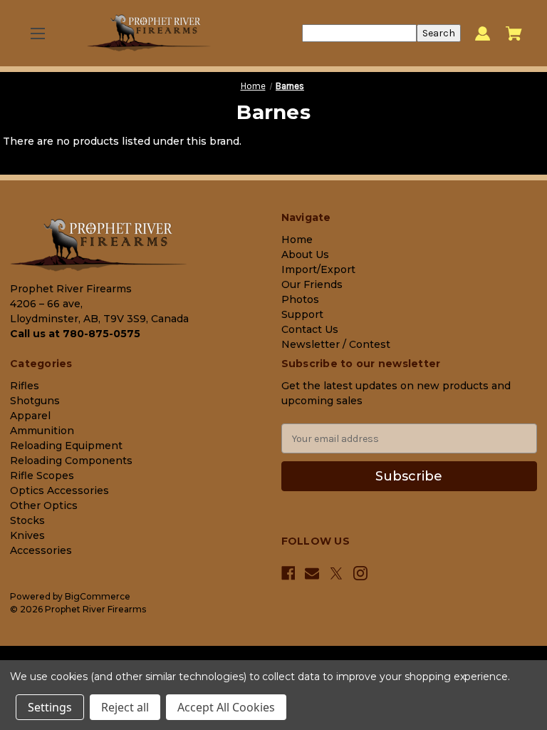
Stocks (27, 520)
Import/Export (318, 269)
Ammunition (42, 430)
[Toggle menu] (37, 33)
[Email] (312, 573)
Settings (50, 707)
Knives (27, 535)
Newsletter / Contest (335, 344)
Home (297, 239)
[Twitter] (336, 573)
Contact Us (309, 329)
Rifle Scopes (42, 475)
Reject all (125, 707)
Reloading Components (71, 460)
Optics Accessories (59, 490)
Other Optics (44, 505)
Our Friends (312, 284)
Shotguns (35, 400)
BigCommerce (97, 596)
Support (302, 314)
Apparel (30, 415)
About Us (305, 254)
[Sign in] (482, 33)
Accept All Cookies (226, 707)
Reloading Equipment (66, 445)
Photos (300, 299)
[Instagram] (360, 573)
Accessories (41, 550)
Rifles (24, 385)
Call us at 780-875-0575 (75, 333)
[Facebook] (288, 573)
